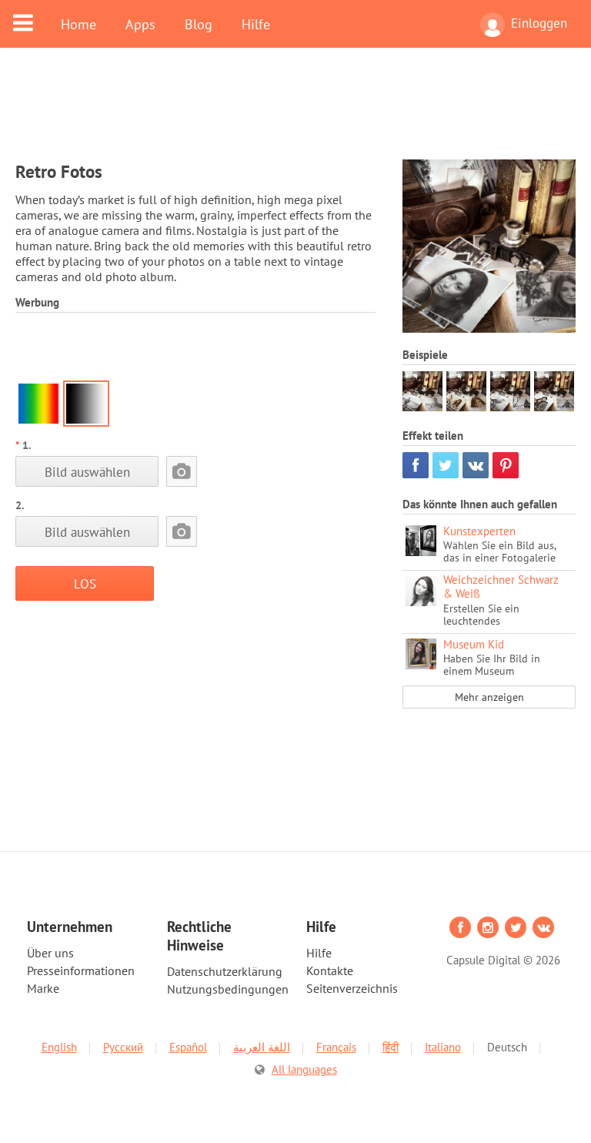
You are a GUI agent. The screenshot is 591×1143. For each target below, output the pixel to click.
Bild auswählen (87, 472)
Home (78, 24)
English (59, 1047)
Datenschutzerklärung (224, 971)
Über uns (50, 952)
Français (336, 1047)
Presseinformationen (81, 970)
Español (188, 1047)
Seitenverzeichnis (352, 988)
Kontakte (329, 970)
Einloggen (539, 23)
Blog (198, 24)
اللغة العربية (261, 1047)
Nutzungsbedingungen (228, 989)
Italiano (443, 1047)
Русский (123, 1047)
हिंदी (390, 1047)
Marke (43, 988)
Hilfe (256, 24)
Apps (140, 24)
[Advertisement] (295, 113)
